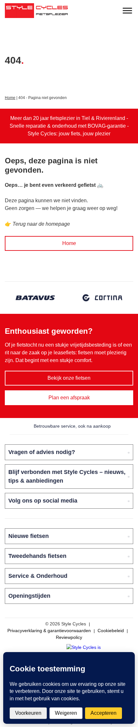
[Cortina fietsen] (102, 297)
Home (10, 97)
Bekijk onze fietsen (69, 378)
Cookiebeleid (111, 630)
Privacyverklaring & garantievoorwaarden (49, 630)
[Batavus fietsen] (35, 297)
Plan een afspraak (69, 397)
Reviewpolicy (69, 637)
